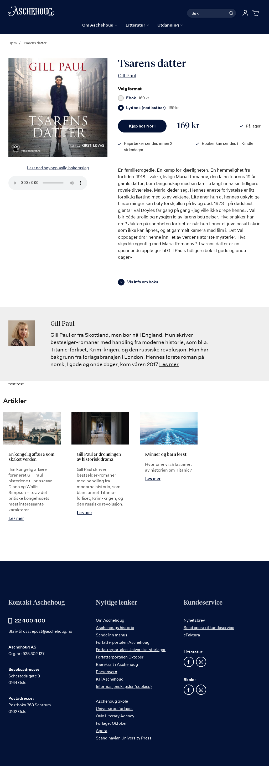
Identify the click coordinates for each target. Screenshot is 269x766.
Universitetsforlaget (114, 708)
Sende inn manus (111, 634)
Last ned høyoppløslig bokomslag (58, 167)
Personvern (106, 671)
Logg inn (245, 13)
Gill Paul (127, 75)
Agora (101, 730)
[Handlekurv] (256, 13)
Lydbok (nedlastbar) (152, 108)
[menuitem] (99, 25)
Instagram (201, 662)
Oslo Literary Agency (115, 715)
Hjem (12, 43)
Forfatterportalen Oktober (119, 657)
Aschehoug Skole (112, 701)
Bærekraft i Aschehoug (117, 664)
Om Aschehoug (110, 620)
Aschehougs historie (115, 627)
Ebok (137, 98)
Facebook (189, 662)
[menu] (132, 25)
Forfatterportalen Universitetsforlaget (130, 649)
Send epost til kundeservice (209, 627)
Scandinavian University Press (124, 738)
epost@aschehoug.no (52, 631)
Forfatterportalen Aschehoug (122, 642)
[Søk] (231, 13)
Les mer (169, 364)
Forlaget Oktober (111, 723)
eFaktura (192, 634)
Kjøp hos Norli (142, 126)
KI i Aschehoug (109, 679)
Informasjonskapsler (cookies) (124, 686)
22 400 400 (30, 620)
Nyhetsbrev (194, 620)
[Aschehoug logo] (31, 12)
